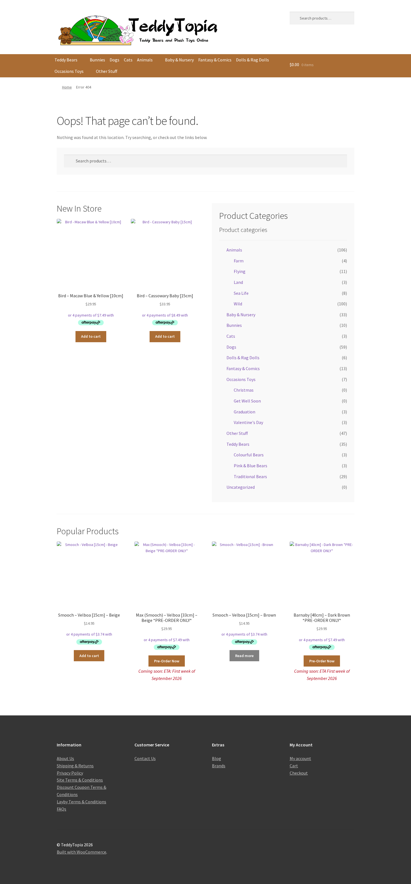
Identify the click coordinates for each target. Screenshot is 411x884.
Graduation (244, 412)
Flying (239, 271)
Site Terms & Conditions (80, 780)
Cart (294, 765)
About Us (65, 758)
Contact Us (145, 758)
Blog (216, 758)
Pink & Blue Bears (250, 465)
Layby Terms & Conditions (81, 801)
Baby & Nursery (179, 60)
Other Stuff (106, 71)
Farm (239, 260)
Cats (128, 60)
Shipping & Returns (75, 765)
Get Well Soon (247, 401)
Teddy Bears (66, 60)
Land (238, 282)
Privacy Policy (70, 773)
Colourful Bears (249, 454)
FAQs (61, 809)
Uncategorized (240, 487)
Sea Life (241, 293)
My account (300, 758)
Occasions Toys (69, 71)
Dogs (114, 60)
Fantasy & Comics (215, 60)
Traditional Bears (250, 476)
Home (67, 87)
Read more (244, 655)
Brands (218, 765)
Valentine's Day (248, 422)
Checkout (299, 773)
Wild (238, 303)
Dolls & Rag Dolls (252, 60)
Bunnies (97, 60)
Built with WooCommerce (81, 852)
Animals (145, 60)
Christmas (244, 390)
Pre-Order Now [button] (166, 660)
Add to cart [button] (91, 336)
